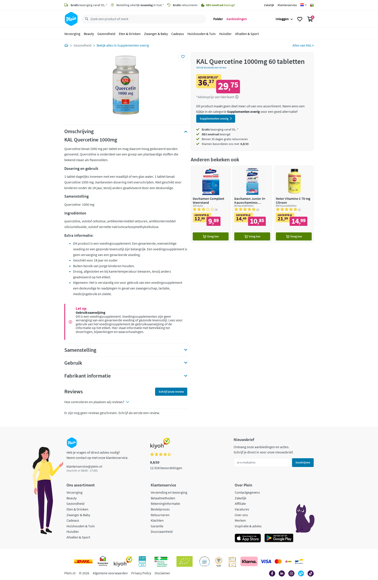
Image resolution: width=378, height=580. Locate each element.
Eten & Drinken (130, 33)
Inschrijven (303, 462)
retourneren (185, 5)
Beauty (89, 33)
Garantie (157, 526)
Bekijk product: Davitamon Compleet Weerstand (210, 204)
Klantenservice (287, 5)
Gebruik (73, 363)
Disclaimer (162, 573)
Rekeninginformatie (165, 503)
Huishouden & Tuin (201, 33)
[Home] (66, 45)
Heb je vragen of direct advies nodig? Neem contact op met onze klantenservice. (97, 455)
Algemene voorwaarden (110, 573)
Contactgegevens (247, 492)
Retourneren (160, 515)
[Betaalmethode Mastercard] (278, 561)
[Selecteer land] (303, 5)
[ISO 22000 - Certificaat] (205, 561)
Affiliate (240, 503)
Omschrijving (79, 131)
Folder (218, 19)
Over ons (241, 515)
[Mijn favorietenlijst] (299, 19)
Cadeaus (177, 33)
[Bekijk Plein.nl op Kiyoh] (123, 561)
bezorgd (216, 134)
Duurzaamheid (162, 531)
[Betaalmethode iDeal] (288, 561)
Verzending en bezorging (169, 492)
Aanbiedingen (236, 19)
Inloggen (282, 19)
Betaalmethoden (163, 498)
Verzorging (72, 33)
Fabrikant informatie (87, 376)
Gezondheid (106, 33)
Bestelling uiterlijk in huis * (140, 5)
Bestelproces (160, 509)
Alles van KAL (302, 45)
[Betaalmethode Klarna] (249, 561)
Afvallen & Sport (247, 33)
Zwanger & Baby (156, 33)
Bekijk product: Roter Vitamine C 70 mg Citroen (293, 204)
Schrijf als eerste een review (211, 67)
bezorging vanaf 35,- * (89, 5)
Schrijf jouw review (171, 392)
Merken (240, 520)
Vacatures (242, 509)
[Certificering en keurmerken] (184, 561)
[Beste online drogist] (218, 561)
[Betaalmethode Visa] (265, 561)
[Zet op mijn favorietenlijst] (182, 56)
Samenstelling (80, 350)
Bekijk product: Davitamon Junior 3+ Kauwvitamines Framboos (252, 204)
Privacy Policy (141, 573)
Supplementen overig (133, 45)
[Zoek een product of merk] (86, 19)
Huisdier (225, 33)
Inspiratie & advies (248, 526)
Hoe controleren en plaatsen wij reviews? (94, 402)
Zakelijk (269, 5)
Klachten (157, 520)
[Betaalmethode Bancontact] (299, 561)
